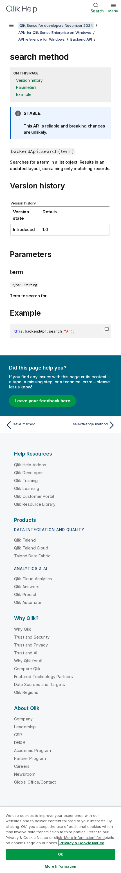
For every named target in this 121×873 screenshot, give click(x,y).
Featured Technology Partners (43, 676)
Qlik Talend (25, 540)
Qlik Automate (27, 602)
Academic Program (32, 750)
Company (23, 718)
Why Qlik (22, 629)
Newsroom (24, 774)
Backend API (81, 39)
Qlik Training (26, 480)
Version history (29, 80)
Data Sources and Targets (39, 684)
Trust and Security (32, 637)
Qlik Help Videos (30, 464)
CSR (18, 734)
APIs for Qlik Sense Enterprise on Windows (54, 32)
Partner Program (30, 758)
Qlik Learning (26, 488)
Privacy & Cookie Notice (81, 843)
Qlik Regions (26, 692)
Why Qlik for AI (28, 660)
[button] (106, 330)
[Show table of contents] (11, 25)
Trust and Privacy (31, 645)
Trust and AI (25, 652)
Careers (22, 766)
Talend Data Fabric (32, 555)
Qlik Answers (26, 586)
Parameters (26, 87)
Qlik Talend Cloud (31, 548)
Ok (60, 854)
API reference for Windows (41, 39)
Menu (113, 10)
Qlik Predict (25, 594)
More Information (60, 866)
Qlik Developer (28, 472)
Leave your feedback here (42, 400)
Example (23, 94)
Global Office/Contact (35, 782)
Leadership (25, 726)
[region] (60, 840)
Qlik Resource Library (34, 504)
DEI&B (19, 742)
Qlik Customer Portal (34, 496)
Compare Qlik (27, 668)
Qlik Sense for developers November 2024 (56, 25)
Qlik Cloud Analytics (33, 578)
